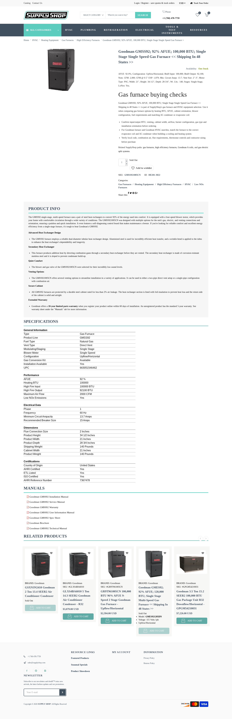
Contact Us (37, 3)
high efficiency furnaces (166, 147)
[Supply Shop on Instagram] (45, 671)
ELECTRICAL (145, 30)
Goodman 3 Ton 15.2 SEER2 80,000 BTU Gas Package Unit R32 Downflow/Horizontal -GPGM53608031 (194, 600)
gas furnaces (148, 147)
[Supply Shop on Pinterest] (36, 671)
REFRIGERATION (116, 30)
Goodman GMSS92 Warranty (43, 507)
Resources (199, 30)
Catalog (27, 3)
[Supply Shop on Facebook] (27, 671)
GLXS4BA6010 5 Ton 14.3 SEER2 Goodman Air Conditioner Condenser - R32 (41, 598)
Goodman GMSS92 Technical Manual (48, 528)
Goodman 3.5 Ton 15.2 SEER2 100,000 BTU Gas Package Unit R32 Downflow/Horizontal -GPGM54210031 (155, 600)
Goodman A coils (185, 147)
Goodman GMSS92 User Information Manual (51, 512)
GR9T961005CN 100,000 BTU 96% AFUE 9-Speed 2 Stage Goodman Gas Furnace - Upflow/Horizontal (81, 600)
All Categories (40, 30)
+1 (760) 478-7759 (170, 18)
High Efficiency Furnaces (169, 184)
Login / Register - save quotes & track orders (154, 3)
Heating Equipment (144, 184)
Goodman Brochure (39, 523)
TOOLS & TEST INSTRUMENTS (172, 30)
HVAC (69, 30)
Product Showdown (80, 671)
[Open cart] (204, 15)
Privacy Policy (149, 658)
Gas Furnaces (124, 184)
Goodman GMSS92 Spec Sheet (44, 518)
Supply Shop (44, 704)
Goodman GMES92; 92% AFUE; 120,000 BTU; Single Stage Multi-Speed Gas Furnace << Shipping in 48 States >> (118, 598)
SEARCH (143, 15)
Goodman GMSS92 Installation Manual (48, 496)
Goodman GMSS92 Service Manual (47, 502)
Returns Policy (149, 663)
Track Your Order (201, 3)
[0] (195, 15)
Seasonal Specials (79, 665)
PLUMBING (88, 30)
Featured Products (80, 658)
